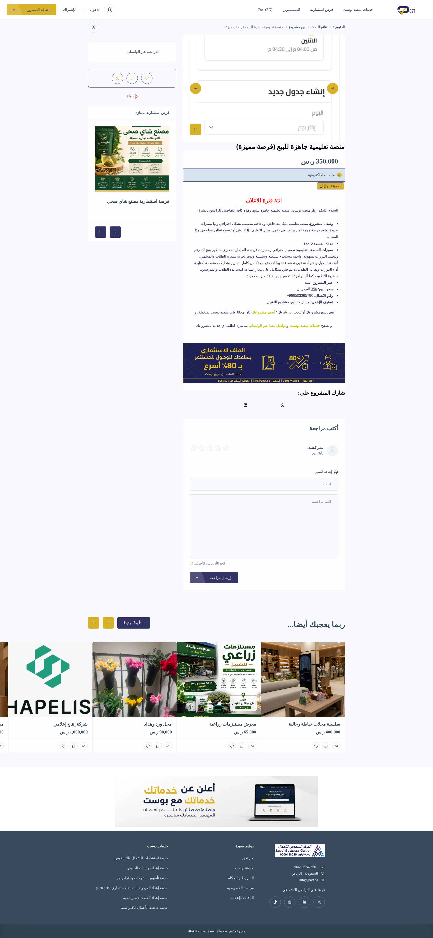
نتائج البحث (319, 27)
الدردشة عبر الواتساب (143, 52)
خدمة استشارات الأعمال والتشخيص (141, 858)
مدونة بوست (244, 868)
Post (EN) (265, 10)
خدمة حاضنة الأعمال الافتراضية (144, 908)
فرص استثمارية (321, 10)
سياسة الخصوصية (240, 888)
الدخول (95, 10)
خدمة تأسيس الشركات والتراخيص (142, 878)
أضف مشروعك (263, 312)
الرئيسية (339, 27)
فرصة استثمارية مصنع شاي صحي (138, 201)
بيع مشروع (297, 27)
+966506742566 (306, 867)
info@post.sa (308, 880)
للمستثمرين (291, 10)
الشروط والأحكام (241, 878)
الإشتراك (69, 10)
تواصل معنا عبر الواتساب (268, 325)
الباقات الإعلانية (242, 898)
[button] (283, 405)
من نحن (248, 858)
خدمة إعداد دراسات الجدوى (147, 868)
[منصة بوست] (406, 9)
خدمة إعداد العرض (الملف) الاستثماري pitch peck (132, 888)
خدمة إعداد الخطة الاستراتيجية (145, 898)
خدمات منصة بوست (358, 10)
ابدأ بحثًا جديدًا (133, 623)
